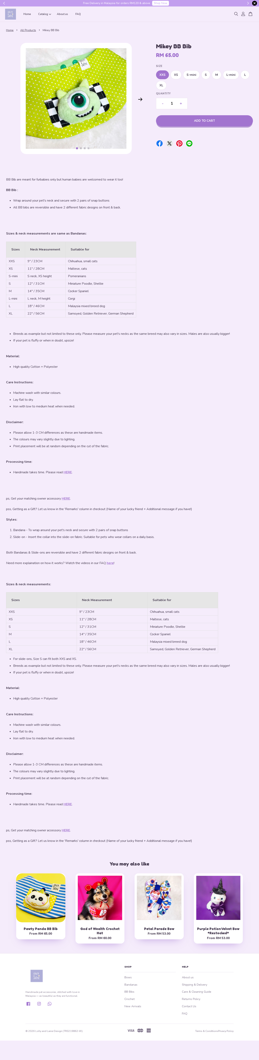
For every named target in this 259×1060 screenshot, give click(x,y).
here (110, 563)
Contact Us (189, 1006)
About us (62, 14)
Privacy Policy (226, 1031)
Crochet (129, 999)
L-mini (231, 75)
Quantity (163, 93)
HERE (68, 472)
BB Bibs (129, 992)
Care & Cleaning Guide (196, 992)
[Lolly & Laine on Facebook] (28, 1005)
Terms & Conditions (206, 1031)
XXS (162, 75)
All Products (28, 30)
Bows (128, 977)
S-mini (191, 75)
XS (176, 75)
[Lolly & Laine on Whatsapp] (49, 1005)
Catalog (43, 14)
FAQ (78, 14)
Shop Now (160, 3)
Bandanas (130, 985)
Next (140, 99)
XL (161, 85)
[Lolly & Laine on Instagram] (39, 1005)
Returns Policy (191, 999)
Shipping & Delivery (194, 985)
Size (159, 66)
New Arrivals (132, 1006)
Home (27, 14)
